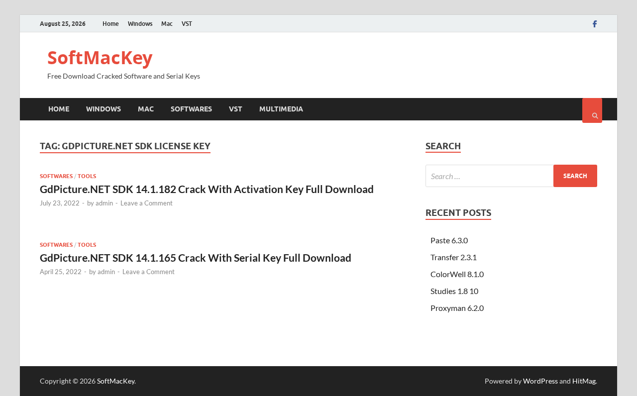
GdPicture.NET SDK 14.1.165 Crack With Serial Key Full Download (195, 257)
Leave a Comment (146, 203)
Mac (167, 23)
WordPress (540, 381)
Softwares (191, 109)
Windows (140, 23)
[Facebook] (595, 23)
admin (104, 203)
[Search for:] (511, 176)
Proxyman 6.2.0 (457, 307)
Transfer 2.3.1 (453, 257)
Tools (87, 176)
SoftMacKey (99, 57)
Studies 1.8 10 (454, 291)
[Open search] (592, 110)
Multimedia (281, 109)
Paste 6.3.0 (449, 240)
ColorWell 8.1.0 (457, 274)
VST (187, 23)
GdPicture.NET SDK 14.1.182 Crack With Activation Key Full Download (207, 189)
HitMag (584, 381)
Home (111, 23)
